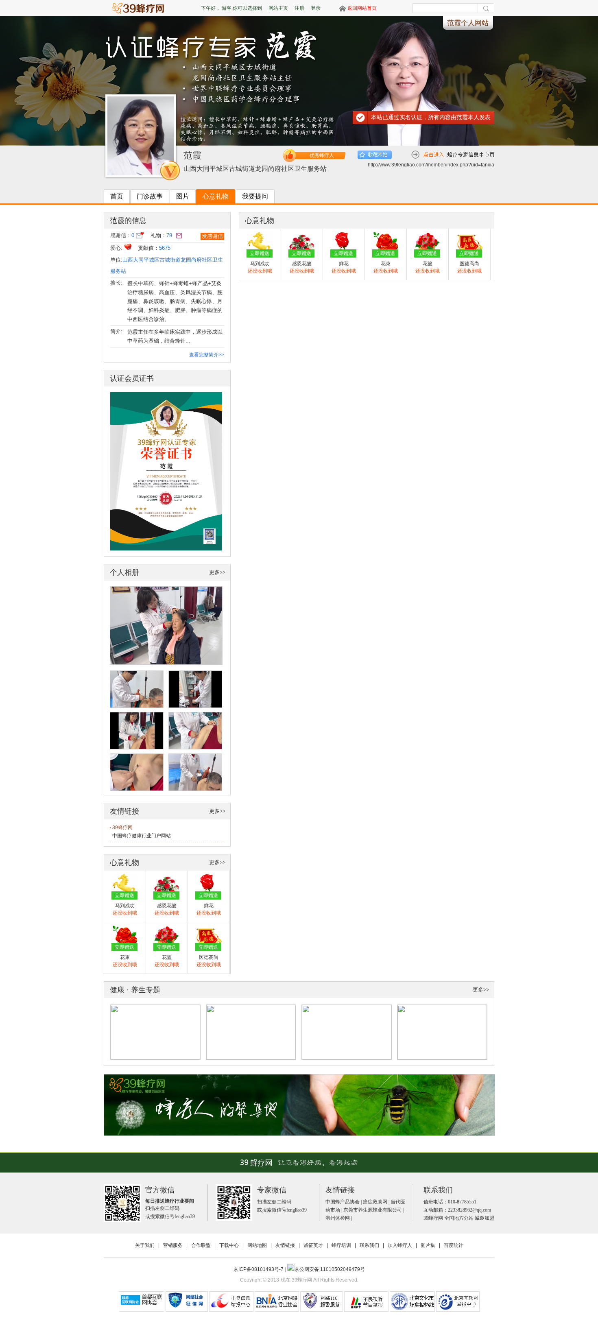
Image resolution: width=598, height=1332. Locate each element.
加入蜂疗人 (400, 1245)
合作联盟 (201, 1245)
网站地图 (257, 1245)
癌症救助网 (375, 1202)
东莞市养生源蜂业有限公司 (372, 1210)
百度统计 (453, 1245)
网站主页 (278, 8)
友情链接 (285, 1245)
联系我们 (369, 1245)
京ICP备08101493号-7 (259, 1269)
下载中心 (229, 1245)
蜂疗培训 (341, 1245)
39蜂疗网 (122, 827)
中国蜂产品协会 (342, 1202)
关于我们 (145, 1245)
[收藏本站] (375, 155)
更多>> (217, 572)
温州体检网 (337, 1218)
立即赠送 (124, 895)
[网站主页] (142, 8)
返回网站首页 (362, 8)
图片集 (428, 1245)
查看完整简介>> (206, 355)
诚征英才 (313, 1245)
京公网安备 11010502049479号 (330, 1269)
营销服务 (173, 1245)
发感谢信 (212, 236)
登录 (316, 8)
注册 (299, 8)
